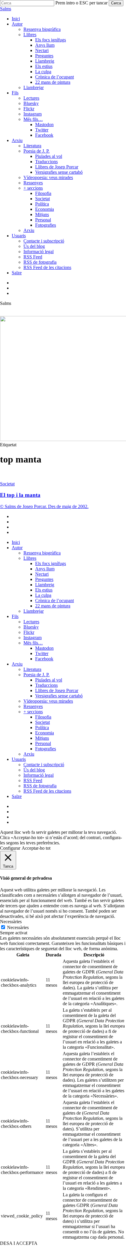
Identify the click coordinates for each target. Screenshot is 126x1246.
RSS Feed (32, 780)
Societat (7, 483)
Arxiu (17, 664)
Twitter (41, 653)
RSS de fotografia (40, 785)
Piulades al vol (48, 679)
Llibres (29, 558)
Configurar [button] (10, 848)
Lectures (31, 621)
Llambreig (44, 584)
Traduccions (46, 685)
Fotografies (45, 748)
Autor (17, 547)
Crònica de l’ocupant (54, 600)
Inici (16, 542)
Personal (43, 743)
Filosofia (43, 716)
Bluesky (31, 626)
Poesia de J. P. (36, 674)
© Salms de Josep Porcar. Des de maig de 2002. (44, 506)
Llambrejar (33, 611)
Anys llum (45, 568)
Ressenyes (33, 706)
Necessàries (18, 927)
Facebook (44, 658)
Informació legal (38, 775)
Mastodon (44, 648)
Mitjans (42, 738)
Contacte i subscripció (43, 764)
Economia (44, 732)
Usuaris (19, 759)
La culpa (43, 595)
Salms (5, 8)
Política (42, 727)
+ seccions (33, 711)
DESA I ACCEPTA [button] (19, 1243)
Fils (15, 616)
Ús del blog (34, 769)
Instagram (32, 637)
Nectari (42, 574)
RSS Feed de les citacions (47, 791)
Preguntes (44, 579)
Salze (17, 796)
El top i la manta (20, 495)
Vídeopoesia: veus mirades (48, 701)
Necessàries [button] (11, 921)
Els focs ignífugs (50, 563)
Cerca (116, 3)
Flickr (28, 632)
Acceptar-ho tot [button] (36, 848)
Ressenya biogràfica (42, 552)
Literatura (32, 669)
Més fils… (33, 642)
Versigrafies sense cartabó (59, 695)
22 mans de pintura (52, 605)
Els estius (43, 589)
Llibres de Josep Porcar (56, 690)
